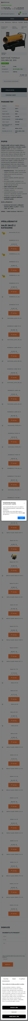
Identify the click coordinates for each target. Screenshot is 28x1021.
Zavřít (21, 517)
